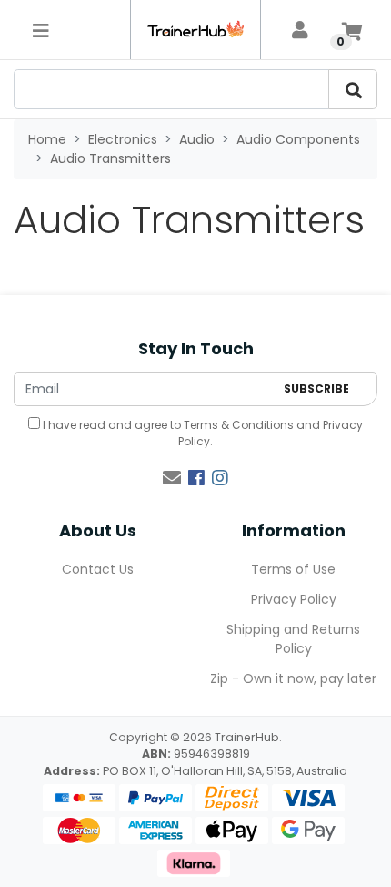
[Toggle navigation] (41, 30)
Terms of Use (293, 569)
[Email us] (172, 478)
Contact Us (98, 569)
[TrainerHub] (195, 29)
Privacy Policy (293, 599)
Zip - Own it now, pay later (293, 678)
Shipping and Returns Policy (293, 639)
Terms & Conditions (239, 425)
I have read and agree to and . (201, 433)
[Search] (352, 89)
